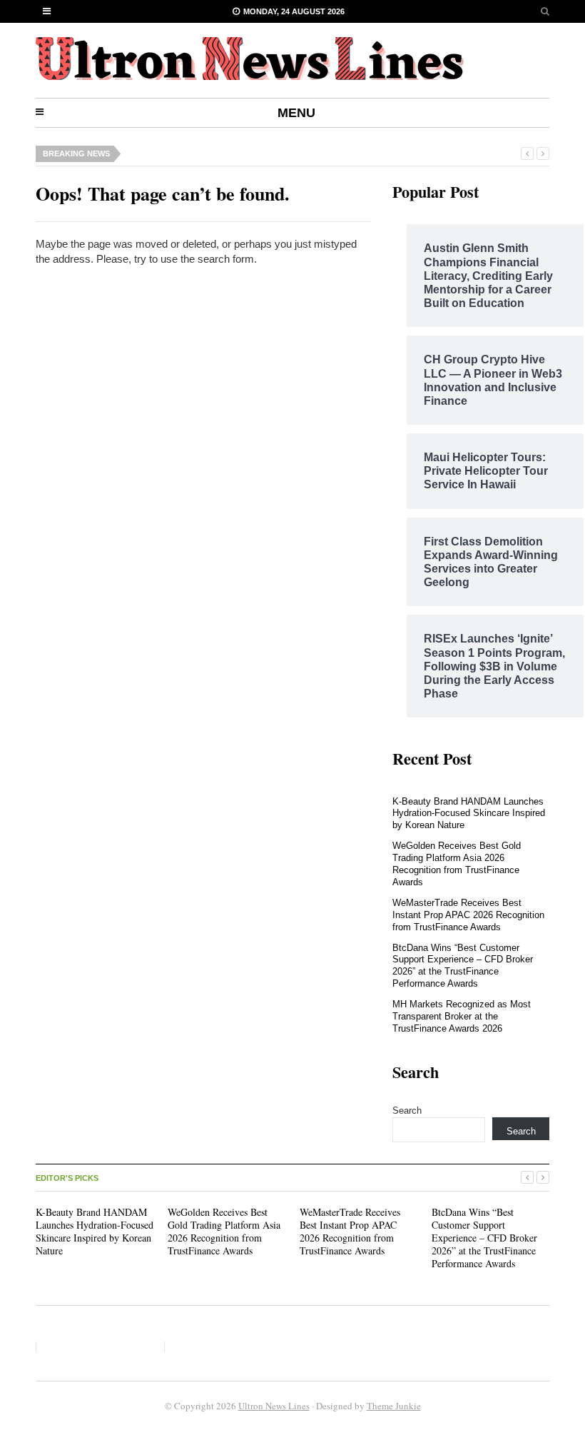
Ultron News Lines (274, 1405)
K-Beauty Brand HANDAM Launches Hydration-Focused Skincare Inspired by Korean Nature (468, 813)
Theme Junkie (394, 1405)
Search (407, 1110)
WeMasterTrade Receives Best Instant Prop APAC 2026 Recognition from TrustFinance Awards (468, 914)
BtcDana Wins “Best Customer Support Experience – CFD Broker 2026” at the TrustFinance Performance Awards (462, 966)
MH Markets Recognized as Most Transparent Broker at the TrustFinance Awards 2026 (461, 1016)
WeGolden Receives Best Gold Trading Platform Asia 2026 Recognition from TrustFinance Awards (456, 863)
